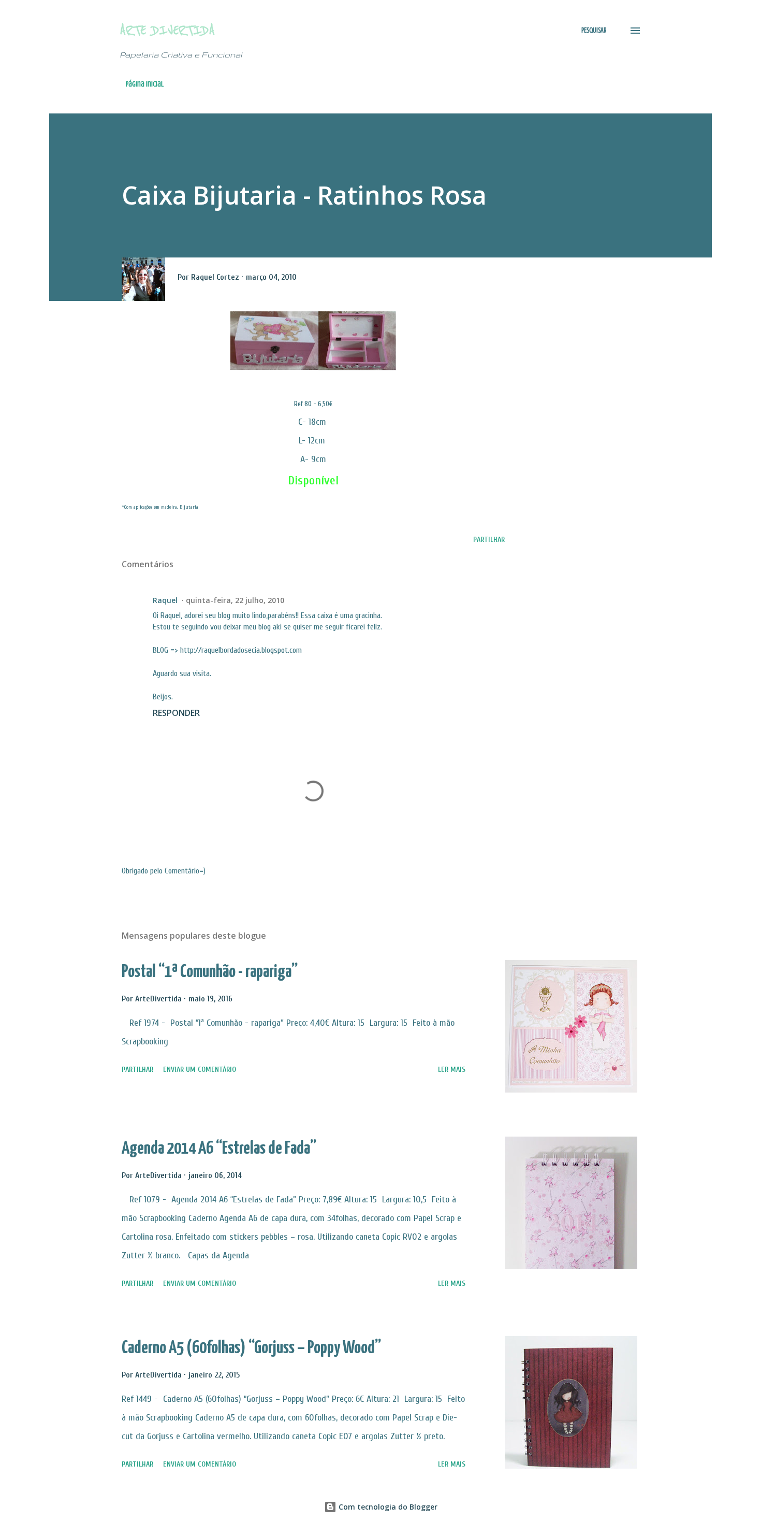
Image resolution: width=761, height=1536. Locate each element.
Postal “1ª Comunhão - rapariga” (210, 972)
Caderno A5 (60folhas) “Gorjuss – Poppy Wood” (251, 1348)
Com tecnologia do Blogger (386, 1507)
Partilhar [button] (489, 539)
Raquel (165, 600)
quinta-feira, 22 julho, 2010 (235, 600)
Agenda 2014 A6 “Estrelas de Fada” (219, 1148)
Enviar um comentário (199, 1069)
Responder (176, 713)
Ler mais (451, 1069)
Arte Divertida (167, 30)
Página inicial (145, 84)
